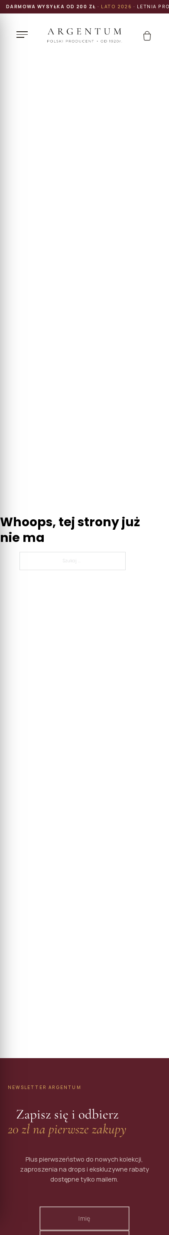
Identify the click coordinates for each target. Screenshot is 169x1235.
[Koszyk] (147, 35)
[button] (24, 35)
